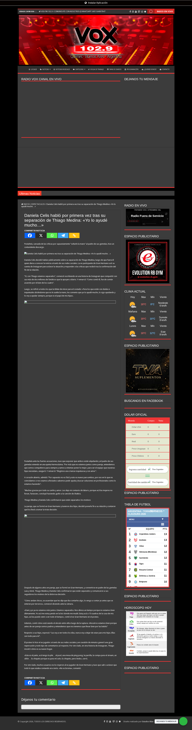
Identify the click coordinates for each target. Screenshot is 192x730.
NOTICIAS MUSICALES (63, 69)
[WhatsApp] (142, 11)
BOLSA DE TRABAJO (97, 69)
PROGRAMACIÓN (132, 69)
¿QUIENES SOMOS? (150, 69)
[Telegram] (63, 235)
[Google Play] (145, 11)
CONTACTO (166, 69)
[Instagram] (133, 11)
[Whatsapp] (52, 235)
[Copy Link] (74, 235)
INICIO (23, 69)
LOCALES (34, 69)
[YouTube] (136, 11)
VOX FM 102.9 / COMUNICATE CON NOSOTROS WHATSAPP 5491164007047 (73, 11)
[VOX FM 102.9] (96, 40)
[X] (41, 235)
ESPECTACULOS (38, 204)
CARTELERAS (79, 69)
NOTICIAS (45, 69)
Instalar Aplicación (97, 3)
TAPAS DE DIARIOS (115, 69)
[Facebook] (130, 11)
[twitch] (139, 11)
